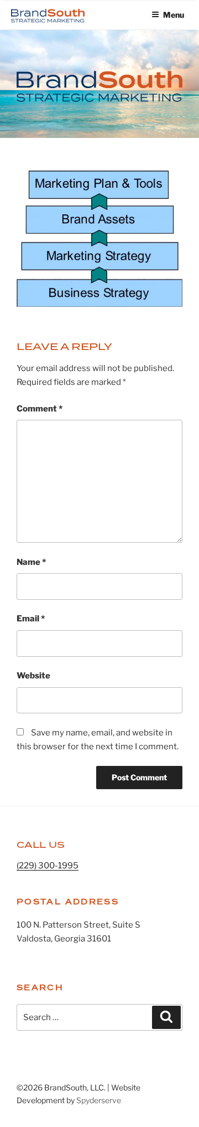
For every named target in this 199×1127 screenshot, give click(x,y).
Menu (173, 14)
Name (31, 562)
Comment (39, 409)
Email (31, 619)
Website (33, 676)
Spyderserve (98, 1100)
